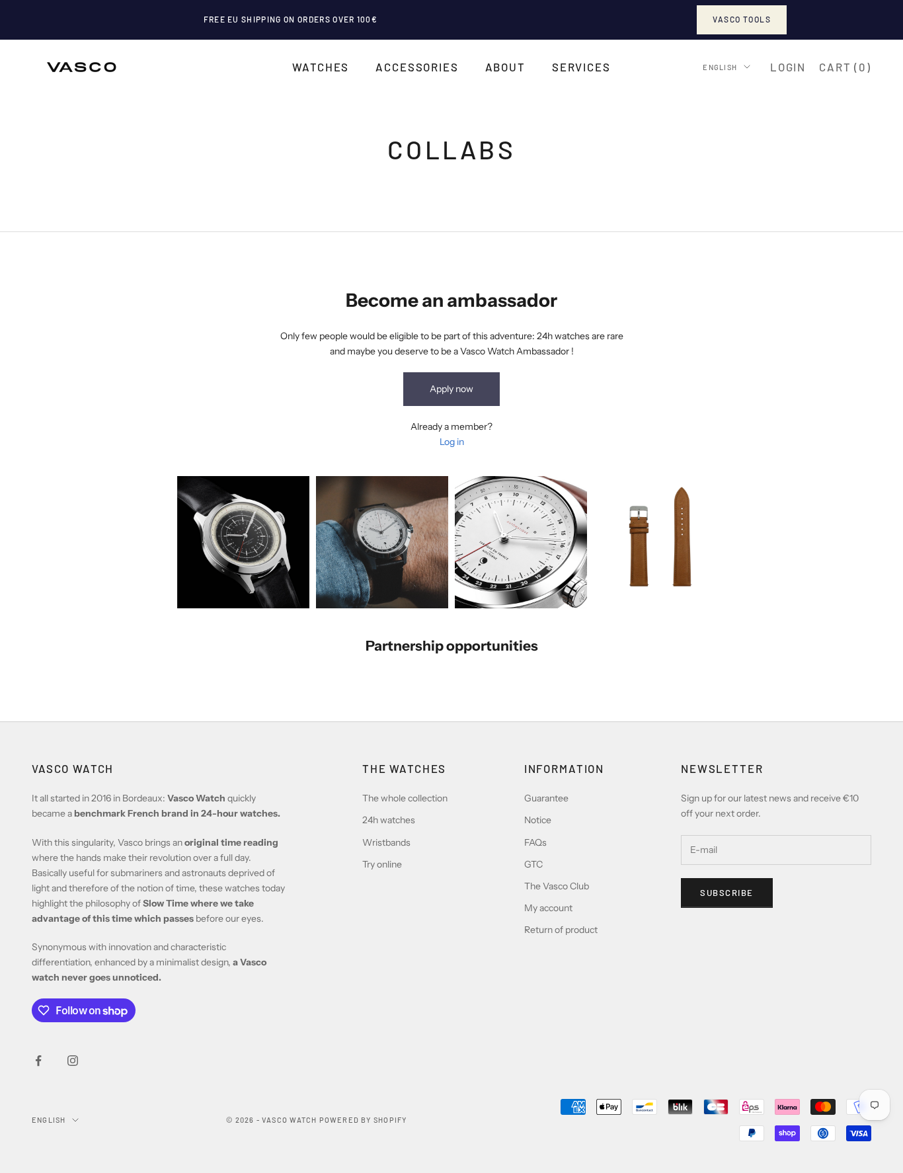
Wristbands (386, 842)
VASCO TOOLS (742, 19)
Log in (452, 442)
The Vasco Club (556, 886)
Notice (537, 820)
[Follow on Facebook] (38, 1060)
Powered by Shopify (363, 1119)
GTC (533, 864)
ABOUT (505, 66)
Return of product (561, 930)
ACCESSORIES (416, 66)
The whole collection (405, 798)
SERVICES (581, 66)
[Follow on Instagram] (72, 1060)
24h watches (388, 820)
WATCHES (320, 66)
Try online (382, 864)
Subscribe (727, 892)
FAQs (535, 842)
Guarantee (546, 798)
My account (548, 908)
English (719, 66)
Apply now (451, 389)
